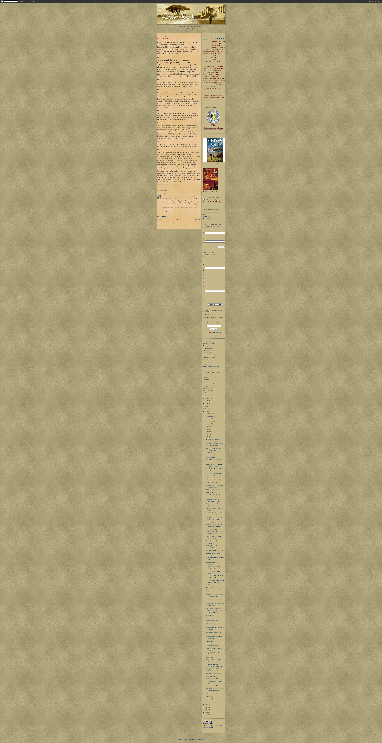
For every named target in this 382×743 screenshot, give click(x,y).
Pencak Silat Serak (208, 386)
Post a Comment (161, 216)
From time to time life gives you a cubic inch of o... (215, 474)
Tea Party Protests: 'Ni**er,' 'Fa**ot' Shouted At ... (213, 547)
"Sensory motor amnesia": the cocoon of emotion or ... (214, 518)
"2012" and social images (213, 608)
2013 (206, 403)
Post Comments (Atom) (171, 223)
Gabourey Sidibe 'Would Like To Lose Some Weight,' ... (215, 581)
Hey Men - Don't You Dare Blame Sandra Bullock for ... (215, 514)
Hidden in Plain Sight (208, 343)
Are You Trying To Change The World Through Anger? (214, 689)
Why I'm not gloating (211, 529)
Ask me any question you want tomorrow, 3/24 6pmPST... (214, 525)
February (209, 696)
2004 (206, 715)
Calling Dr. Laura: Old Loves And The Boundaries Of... (215, 670)
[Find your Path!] (210, 200)
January (209, 699)
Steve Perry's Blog (208, 348)
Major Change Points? (212, 587)
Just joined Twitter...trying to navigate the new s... (213, 537)
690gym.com (209, 657)
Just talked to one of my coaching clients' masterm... (215, 454)
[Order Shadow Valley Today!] (215, 161)
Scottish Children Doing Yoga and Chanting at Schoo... (215, 533)
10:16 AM (165, 212)
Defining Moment (211, 543)
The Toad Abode (207, 362)
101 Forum (206, 379)
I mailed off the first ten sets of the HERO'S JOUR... (215, 600)
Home (178, 219)
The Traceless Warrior (208, 350)
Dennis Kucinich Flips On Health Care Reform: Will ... (215, 577)
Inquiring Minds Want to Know (214, 550)
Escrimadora (206, 359)
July (208, 426)
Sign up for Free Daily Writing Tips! (212, 377)
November (209, 416)
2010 (206, 411)
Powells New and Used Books (211, 212)
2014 (206, 401)
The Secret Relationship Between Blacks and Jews (215, 661)
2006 (206, 710)
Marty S (164, 194)
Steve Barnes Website (208, 384)
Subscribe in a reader (208, 314)
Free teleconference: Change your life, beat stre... (215, 505)
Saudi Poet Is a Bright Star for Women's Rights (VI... (214, 465)
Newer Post (160, 219)
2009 (206, 702)
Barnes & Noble (207, 219)
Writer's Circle (210, 615)
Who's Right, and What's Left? (214, 482)
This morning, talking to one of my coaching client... (214, 444)
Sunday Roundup (210, 457)
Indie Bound (206, 216)
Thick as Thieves (207, 364)
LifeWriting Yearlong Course (210, 375)
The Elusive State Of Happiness (214, 679)
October (209, 419)
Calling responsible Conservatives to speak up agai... (215, 486)
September (209, 421)
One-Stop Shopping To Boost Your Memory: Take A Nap (214, 633)
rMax (204, 381)
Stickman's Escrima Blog (209, 355)
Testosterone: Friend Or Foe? (213, 673)
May (208, 432)
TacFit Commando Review (213, 541)
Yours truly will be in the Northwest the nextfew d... (213, 440)
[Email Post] (181, 184)
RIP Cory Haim (163, 38)
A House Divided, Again (212, 489)
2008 (206, 704)
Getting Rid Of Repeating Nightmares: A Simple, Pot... (214, 665)
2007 (206, 707)
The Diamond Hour (208, 393)
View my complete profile (211, 101)
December (209, 413)
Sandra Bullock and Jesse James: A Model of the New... (215, 612)
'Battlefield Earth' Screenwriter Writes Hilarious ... (214, 449)
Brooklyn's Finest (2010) (212, 620)
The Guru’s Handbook (209, 357)
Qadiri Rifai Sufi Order (209, 388)
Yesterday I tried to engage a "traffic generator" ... (213, 554)
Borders (205, 214)
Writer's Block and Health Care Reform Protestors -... (214, 461)
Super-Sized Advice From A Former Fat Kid (213, 624)
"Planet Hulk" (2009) (211, 676)
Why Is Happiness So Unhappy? (214, 522)
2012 (206, 406)
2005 (206, 712)
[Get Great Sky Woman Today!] (210, 190)
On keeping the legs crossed (213, 618)
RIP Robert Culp (210, 492)
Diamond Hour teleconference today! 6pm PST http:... (214, 500)
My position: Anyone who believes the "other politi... (214, 479)
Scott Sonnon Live (208, 353)
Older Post (197, 219)
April (208, 434)
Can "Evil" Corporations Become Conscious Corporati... (215, 645)
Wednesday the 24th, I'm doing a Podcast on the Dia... (215, 595)
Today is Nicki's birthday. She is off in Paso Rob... (214, 591)
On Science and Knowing (213, 585)
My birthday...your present (213, 693)
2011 (206, 409)
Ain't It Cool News (208, 390)
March (208, 437)
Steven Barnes (219, 38)
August (209, 424)
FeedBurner (217, 332)
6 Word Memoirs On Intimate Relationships (214, 637)
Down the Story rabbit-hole (213, 686)
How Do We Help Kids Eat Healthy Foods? (213, 567)
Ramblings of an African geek (211, 366)
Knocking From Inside (209, 346)
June (208, 429)
